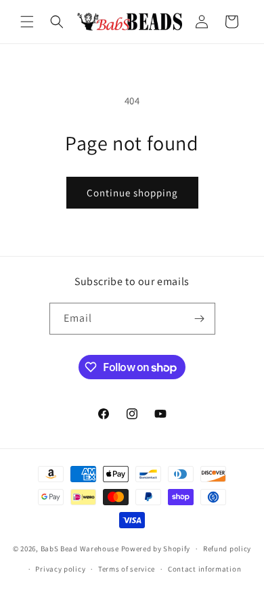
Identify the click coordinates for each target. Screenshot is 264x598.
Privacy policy (60, 569)
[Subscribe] (200, 319)
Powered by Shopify (156, 548)
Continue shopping (132, 192)
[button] (27, 22)
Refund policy (227, 548)
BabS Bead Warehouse (80, 548)
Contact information (204, 569)
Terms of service (126, 569)
